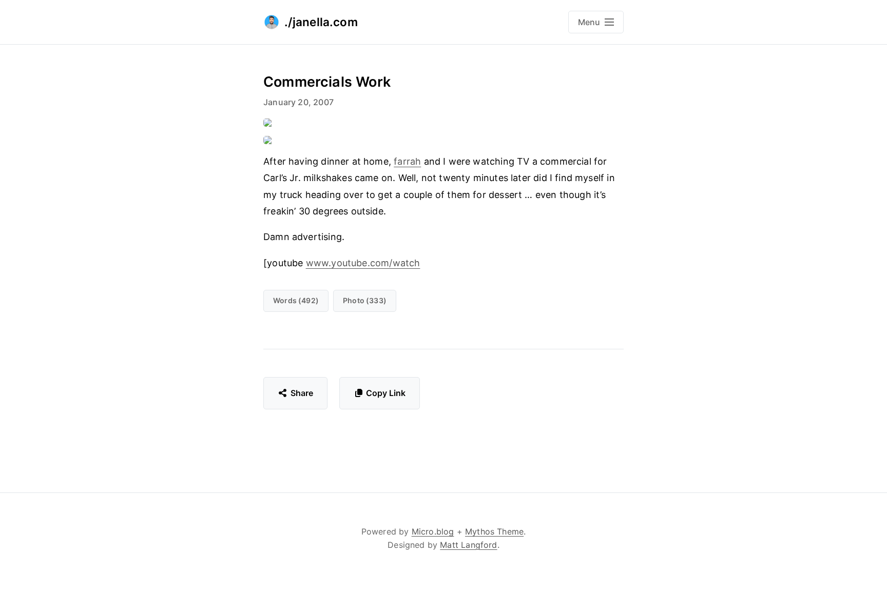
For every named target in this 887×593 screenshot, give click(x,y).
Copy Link (386, 393)
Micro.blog (433, 531)
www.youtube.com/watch (363, 263)
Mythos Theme (494, 531)
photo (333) (365, 300)
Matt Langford (468, 545)
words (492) (296, 300)
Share (302, 393)
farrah (407, 161)
